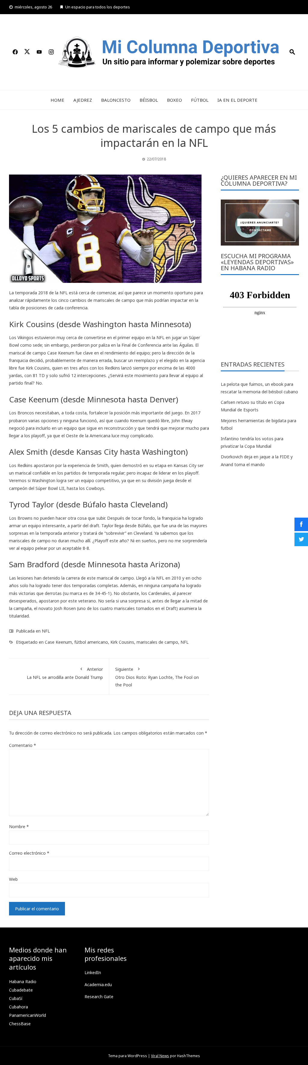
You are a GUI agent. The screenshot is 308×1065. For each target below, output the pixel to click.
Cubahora (18, 1007)
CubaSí (15, 998)
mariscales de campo (157, 642)
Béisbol (149, 100)
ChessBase (20, 1023)
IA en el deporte (237, 100)
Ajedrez (82, 100)
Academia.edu (98, 984)
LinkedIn (93, 972)
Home (57, 100)
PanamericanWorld (27, 1015)
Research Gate (99, 996)
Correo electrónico (29, 853)
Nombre (19, 826)
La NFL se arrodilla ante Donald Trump (65, 673)
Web (13, 879)
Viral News (160, 1055)
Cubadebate (21, 990)
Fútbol (199, 100)
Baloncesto (116, 100)
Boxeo (174, 100)
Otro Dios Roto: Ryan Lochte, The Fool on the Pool (157, 677)
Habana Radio (22, 981)
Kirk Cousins (122, 642)
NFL (46, 631)
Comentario (22, 745)
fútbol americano (91, 642)
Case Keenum (58, 642)
